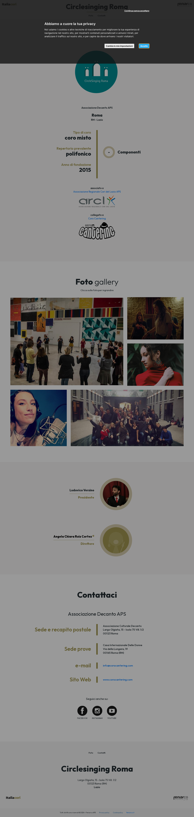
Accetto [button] (144, 46)
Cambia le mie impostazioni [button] (119, 46)
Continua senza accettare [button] (136, 11)
